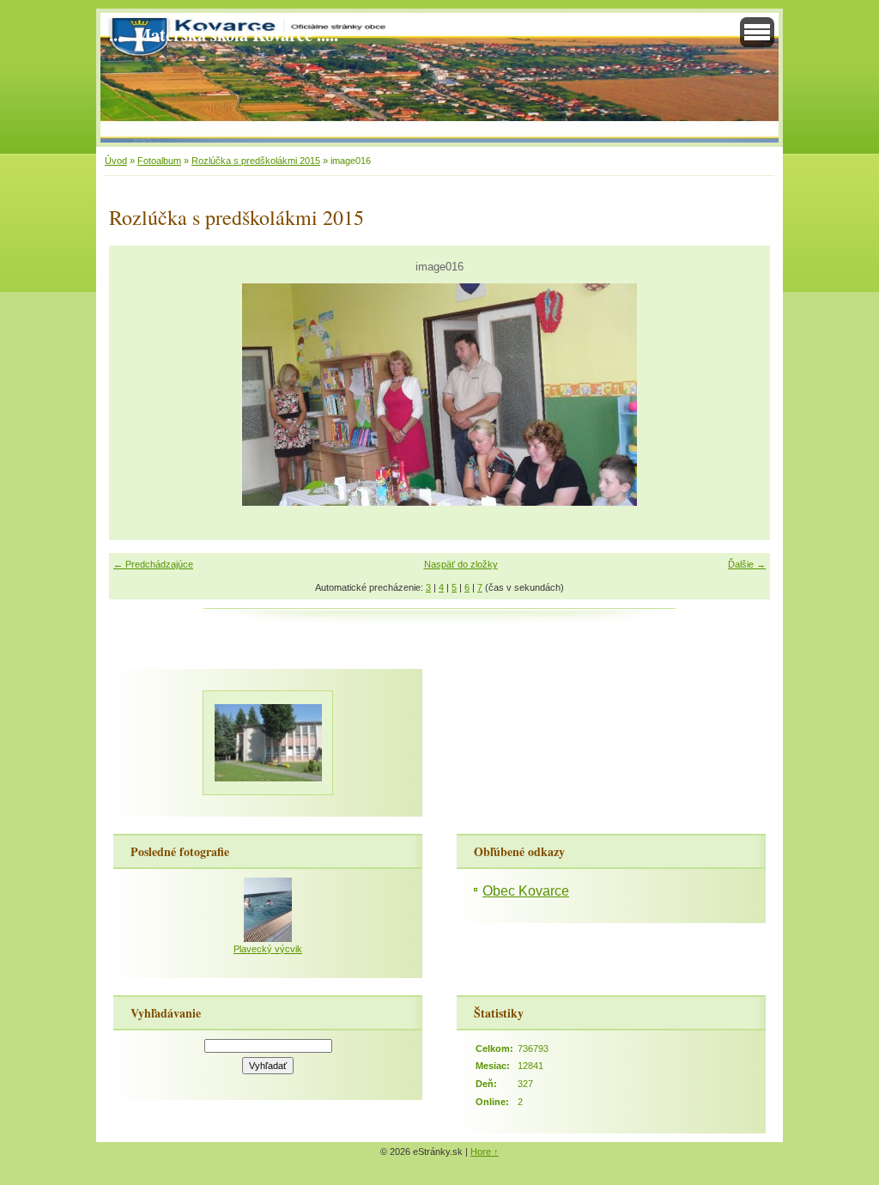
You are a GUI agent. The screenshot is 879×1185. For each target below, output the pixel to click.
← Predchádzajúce (153, 564)
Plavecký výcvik (267, 949)
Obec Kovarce (525, 891)
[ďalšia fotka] (742, 394)
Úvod (116, 160)
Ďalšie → (747, 564)
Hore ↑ (484, 1151)
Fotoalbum (159, 160)
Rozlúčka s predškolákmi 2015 (255, 160)
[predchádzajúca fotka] (137, 394)
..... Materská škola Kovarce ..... (223, 34)
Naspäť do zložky (461, 564)
